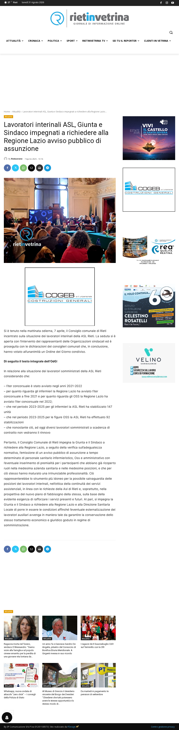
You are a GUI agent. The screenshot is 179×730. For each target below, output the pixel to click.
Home (7, 111)
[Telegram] (47, 167)
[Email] (31, 167)
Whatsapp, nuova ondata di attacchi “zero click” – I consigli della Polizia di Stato (20, 694)
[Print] (39, 167)
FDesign (72, 726)
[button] (171, 32)
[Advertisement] (89, 80)
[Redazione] (6, 159)
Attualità (16, 111)
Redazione (16, 158)
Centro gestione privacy (163, 726)
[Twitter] (15, 167)
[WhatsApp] (23, 167)
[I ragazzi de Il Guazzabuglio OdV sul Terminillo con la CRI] (98, 628)
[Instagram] (166, 3)
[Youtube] (172, 3)
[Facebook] (161, 3)
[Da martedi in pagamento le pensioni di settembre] (98, 675)
